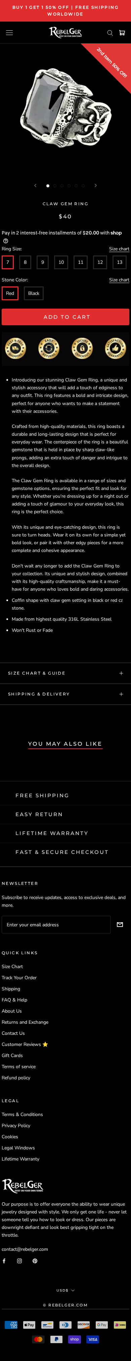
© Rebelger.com (65, 1305)
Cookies (10, 1137)
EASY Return (39, 814)
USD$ (62, 1290)
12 (100, 262)
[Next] (96, 185)
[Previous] (35, 185)
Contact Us (13, 1033)
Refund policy (16, 1078)
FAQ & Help (14, 1000)
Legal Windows (18, 1148)
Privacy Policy (16, 1125)
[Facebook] (4, 1260)
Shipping (11, 989)
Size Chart (12, 966)
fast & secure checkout (62, 852)
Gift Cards (12, 1055)
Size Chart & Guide (37, 673)
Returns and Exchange (25, 1022)
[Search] (110, 32)
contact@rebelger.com (25, 1249)
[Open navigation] (9, 32)
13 (119, 262)
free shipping (42, 795)
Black (33, 293)
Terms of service (19, 1066)
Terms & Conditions (22, 1114)
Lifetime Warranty (20, 1159)
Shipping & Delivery (39, 694)
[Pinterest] (35, 1260)
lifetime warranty (52, 833)
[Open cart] (122, 32)
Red (10, 293)
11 (80, 262)
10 (61, 262)
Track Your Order (19, 978)
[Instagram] (19, 1260)
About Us (12, 1011)
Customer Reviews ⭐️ (25, 1044)
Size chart (119, 249)
